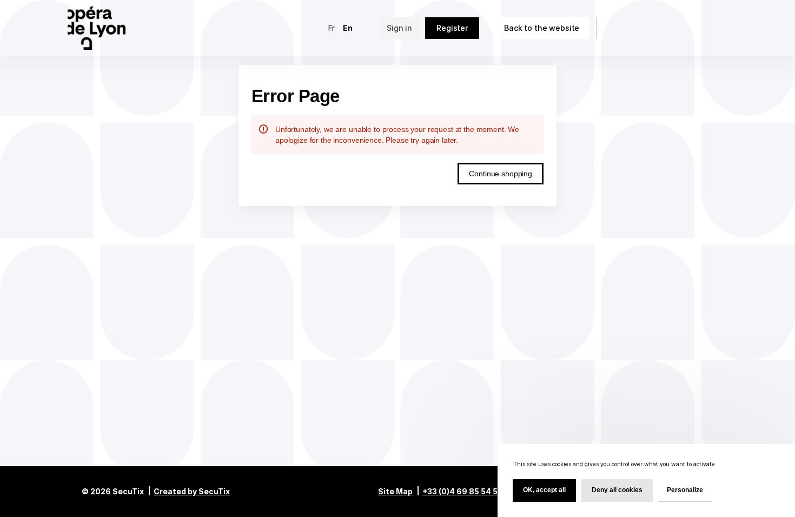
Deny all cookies (617, 489)
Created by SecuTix (192, 491)
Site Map (395, 491)
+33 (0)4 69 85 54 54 (462, 491)
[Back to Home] (104, 28)
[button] (541, 28)
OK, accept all (544, 489)
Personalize (685, 489)
